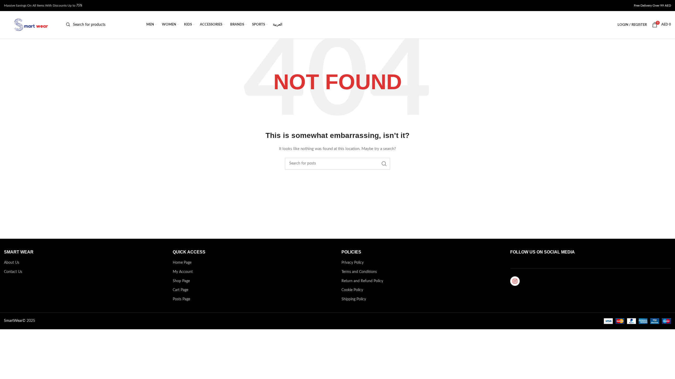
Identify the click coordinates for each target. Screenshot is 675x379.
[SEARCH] (384, 164)
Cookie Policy (352, 290)
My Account (183, 272)
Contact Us (13, 272)
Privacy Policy (352, 263)
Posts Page (181, 299)
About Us (11, 263)
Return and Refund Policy (362, 281)
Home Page (182, 263)
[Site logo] (30, 25)
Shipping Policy (353, 299)
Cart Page (180, 290)
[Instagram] (515, 281)
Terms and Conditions (359, 272)
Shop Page (181, 281)
